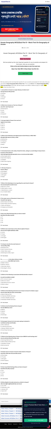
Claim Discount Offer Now (35, 420)
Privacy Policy (21, 424)
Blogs (6, 424)
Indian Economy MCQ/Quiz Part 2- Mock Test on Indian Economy (18, 418)
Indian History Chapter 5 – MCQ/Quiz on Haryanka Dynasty (17, 413)
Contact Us (15, 424)
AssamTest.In (5, 1)
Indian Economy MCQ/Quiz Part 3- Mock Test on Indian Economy (18, 416)
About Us (10, 424)
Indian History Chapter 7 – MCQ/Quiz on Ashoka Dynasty (16, 408)
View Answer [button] (5, 101)
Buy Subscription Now (25, 36)
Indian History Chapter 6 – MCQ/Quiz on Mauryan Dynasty (17, 411)
